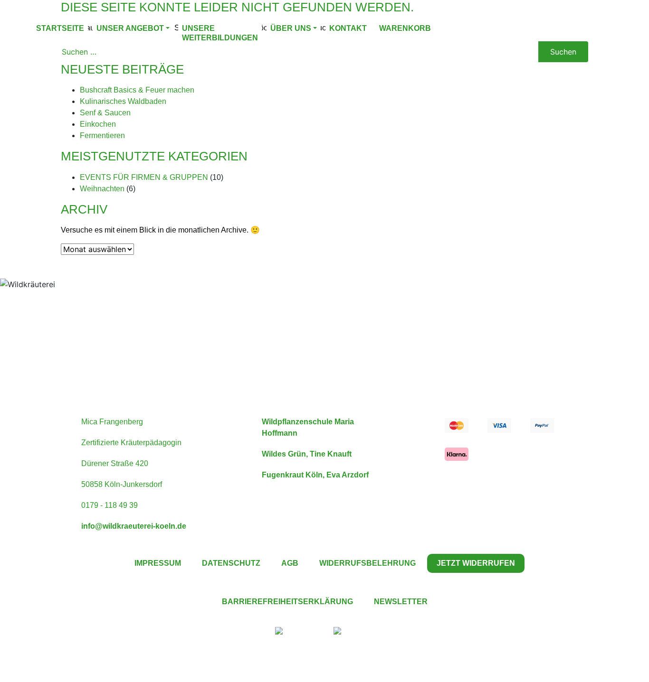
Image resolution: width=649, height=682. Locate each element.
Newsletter (401, 602)
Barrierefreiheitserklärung (287, 602)
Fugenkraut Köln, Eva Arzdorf (315, 475)
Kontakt (348, 28)
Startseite (60, 28)
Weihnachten (102, 189)
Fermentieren (102, 135)
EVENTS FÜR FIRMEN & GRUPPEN (144, 177)
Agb (289, 563)
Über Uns (290, 28)
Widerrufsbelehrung (367, 563)
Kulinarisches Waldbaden (123, 101)
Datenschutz (231, 563)
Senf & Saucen (105, 113)
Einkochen (98, 124)
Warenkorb (405, 28)
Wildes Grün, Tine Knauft (307, 454)
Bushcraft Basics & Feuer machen (137, 90)
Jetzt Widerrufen (476, 563)
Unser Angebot (130, 28)
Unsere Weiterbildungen (220, 33)
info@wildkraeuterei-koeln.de (133, 526)
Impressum (157, 563)
